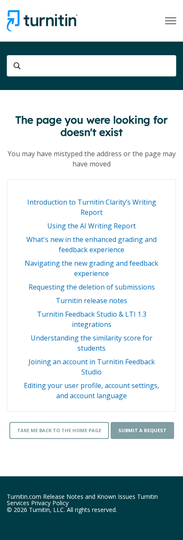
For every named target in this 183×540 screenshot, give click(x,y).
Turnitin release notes (91, 300)
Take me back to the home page (59, 430)
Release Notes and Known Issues (89, 496)
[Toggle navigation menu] (171, 21)
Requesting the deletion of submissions (92, 287)
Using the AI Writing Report (91, 226)
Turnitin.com (24, 496)
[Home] (42, 20)
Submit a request (142, 430)
